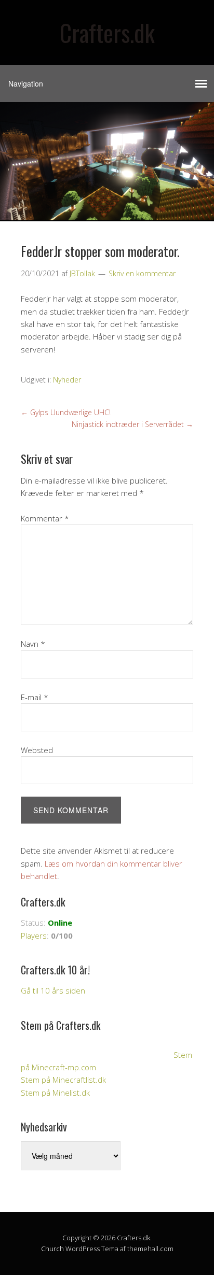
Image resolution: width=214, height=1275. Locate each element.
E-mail (34, 697)
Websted (37, 750)
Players (34, 935)
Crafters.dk (107, 32)
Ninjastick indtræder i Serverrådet (132, 424)
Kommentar (45, 518)
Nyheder (67, 380)
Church (52, 1248)
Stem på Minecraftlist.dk (63, 1079)
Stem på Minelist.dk (55, 1092)
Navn (33, 644)
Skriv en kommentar (142, 273)
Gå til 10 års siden (53, 990)
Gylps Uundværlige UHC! (66, 412)
